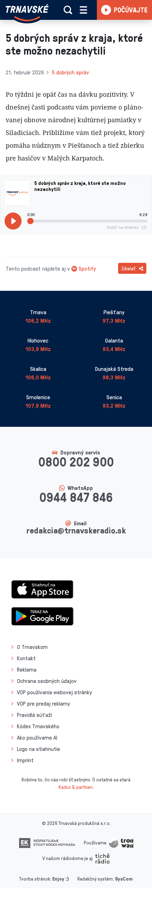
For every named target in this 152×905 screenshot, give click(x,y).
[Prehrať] (13, 221)
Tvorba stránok (34, 878)
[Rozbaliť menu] (83, 10)
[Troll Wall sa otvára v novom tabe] (121, 842)
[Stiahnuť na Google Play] (42, 616)
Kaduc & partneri (76, 787)
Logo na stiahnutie (38, 749)
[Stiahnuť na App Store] (42, 589)
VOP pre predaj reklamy (43, 703)
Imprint (25, 760)
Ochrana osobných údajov (47, 681)
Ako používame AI (37, 737)
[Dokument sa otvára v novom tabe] (47, 842)
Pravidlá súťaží (34, 715)
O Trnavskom (32, 647)
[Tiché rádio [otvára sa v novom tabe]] (102, 858)
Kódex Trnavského (38, 726)
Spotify (87, 268)
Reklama (26, 669)
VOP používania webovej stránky (54, 692)
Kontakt (26, 658)
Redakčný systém (95, 878)
